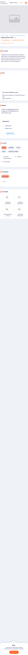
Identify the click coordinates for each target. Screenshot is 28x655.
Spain (7, 35)
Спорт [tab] (18, 147)
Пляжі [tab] (4, 147)
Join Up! (2, 35)
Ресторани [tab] (5, 176)
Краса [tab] (4, 151)
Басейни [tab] (11, 147)
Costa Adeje (12, 35)
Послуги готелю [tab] (13, 151)
